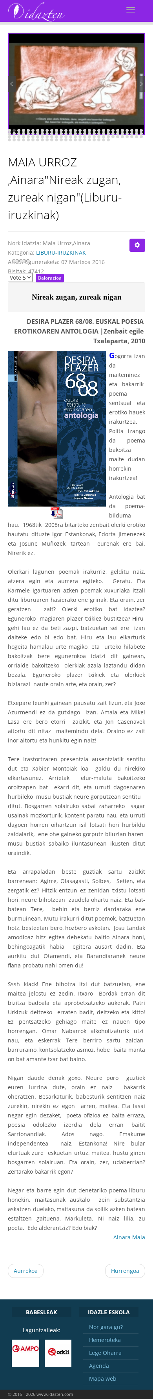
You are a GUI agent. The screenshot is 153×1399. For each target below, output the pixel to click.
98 (56, 139)
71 (65, 136)
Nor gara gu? (106, 1327)
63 (28, 136)
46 (84, 133)
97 (51, 139)
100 (65, 139)
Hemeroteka (105, 1340)
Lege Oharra (105, 1352)
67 (47, 136)
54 (122, 133)
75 (84, 136)
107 (98, 139)
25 (122, 130)
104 (84, 139)
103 (80, 139)
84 (127, 136)
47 (89, 133)
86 (136, 136)
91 (23, 139)
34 (28, 133)
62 (23, 136)
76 (89, 136)
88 (9, 139)
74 (80, 136)
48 (94, 133)
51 (108, 133)
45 (80, 133)
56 (131, 133)
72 (70, 136)
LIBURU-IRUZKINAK (61, 252)
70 (61, 136)
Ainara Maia (129, 1237)
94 (37, 139)
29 (141, 130)
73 (75, 136)
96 (47, 139)
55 (127, 133)
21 (103, 130)
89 (14, 139)
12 (61, 130)
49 (98, 133)
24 (117, 130)
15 (75, 130)
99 (61, 139)
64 (33, 136)
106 (94, 139)
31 (14, 133)
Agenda (99, 1365)
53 (117, 133)
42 (65, 133)
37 (42, 133)
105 (89, 139)
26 (127, 130)
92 (28, 139)
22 (108, 130)
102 (75, 139)
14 (70, 130)
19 (94, 130)
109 (108, 139)
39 (51, 133)
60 (14, 136)
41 (61, 133)
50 (103, 133)
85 (131, 136)
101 (70, 139)
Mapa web (103, 1378)
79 (103, 136)
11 (56, 130)
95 (42, 139)
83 (122, 136)
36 (37, 133)
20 (98, 130)
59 (9, 136)
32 (18, 133)
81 (113, 136)
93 (33, 139)
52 (113, 133)
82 (117, 136)
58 (141, 133)
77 (94, 136)
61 (18, 136)
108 (103, 139)
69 (56, 136)
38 (47, 133)
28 (136, 130)
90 (18, 139)
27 (131, 130)
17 (84, 130)
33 (23, 133)
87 (141, 136)
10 (51, 130)
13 (65, 130)
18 (89, 130)
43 (70, 133)
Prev (12, 84)
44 (75, 133)
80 (108, 136)
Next (141, 84)
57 (136, 133)
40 (56, 133)
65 (37, 136)
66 (42, 136)
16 (80, 130)
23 (113, 130)
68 (51, 136)
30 (9, 133)
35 (33, 133)
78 (98, 136)
